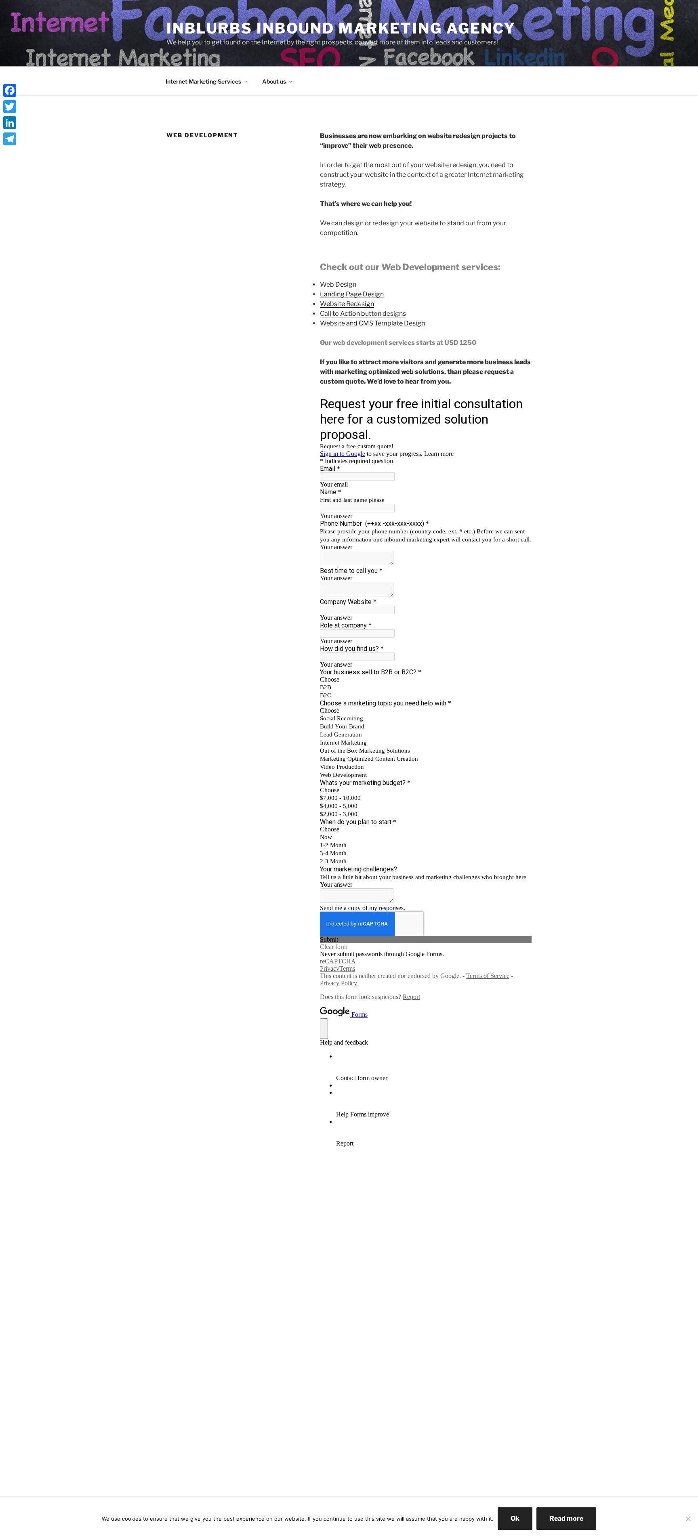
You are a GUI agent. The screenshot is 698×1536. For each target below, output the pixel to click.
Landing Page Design (352, 294)
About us (274, 81)
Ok (515, 1518)
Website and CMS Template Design (372, 323)
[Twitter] (10, 107)
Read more (566, 1518)
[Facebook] (10, 90)
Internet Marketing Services (203, 81)
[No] (688, 1519)
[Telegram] (10, 139)
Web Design (338, 284)
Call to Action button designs (363, 313)
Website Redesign (347, 304)
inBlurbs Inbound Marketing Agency (341, 28)
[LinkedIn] (10, 123)
